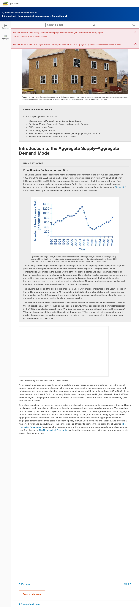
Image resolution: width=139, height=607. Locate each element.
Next (126, 583)
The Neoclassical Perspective (53, 430)
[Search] (94, 25)
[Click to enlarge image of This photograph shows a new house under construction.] (75, 63)
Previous (25, 583)
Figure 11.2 (120, 187)
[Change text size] (133, 25)
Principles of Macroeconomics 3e (21, 12)
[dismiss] (135, 32)
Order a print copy (32, 594)
